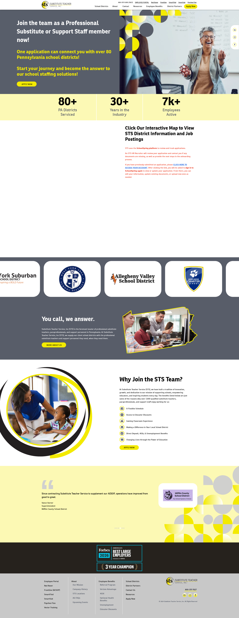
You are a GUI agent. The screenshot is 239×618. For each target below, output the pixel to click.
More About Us (54, 345)
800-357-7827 (191, 589)
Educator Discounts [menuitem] (108, 609)
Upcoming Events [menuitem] (80, 602)
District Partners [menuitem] (133, 585)
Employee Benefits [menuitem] (107, 581)
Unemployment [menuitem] (107, 605)
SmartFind (172, 2)
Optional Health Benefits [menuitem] (107, 599)
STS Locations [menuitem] (79, 593)
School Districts (101, 6)
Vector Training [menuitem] (50, 607)
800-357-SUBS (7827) (125, 2)
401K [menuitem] (102, 593)
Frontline (163, 2)
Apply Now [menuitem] (130, 598)
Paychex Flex (192, 2)
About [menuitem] (74, 581)
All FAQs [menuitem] (76, 598)
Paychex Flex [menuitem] (50, 603)
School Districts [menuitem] (132, 581)
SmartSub (181, 2)
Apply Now (190, 6)
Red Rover (154, 2)
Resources (137, 6)
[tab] (115, 528)
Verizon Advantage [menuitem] (108, 589)
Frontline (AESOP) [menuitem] (52, 590)
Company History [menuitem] (80, 589)
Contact (125, 6)
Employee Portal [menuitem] (51, 581)
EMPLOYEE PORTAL (142, 2)
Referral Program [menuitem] (107, 585)
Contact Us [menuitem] (130, 590)
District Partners (174, 6)
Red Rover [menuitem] (48, 585)
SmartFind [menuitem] (49, 594)
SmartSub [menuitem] (48, 598)
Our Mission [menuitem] (78, 585)
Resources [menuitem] (130, 594)
